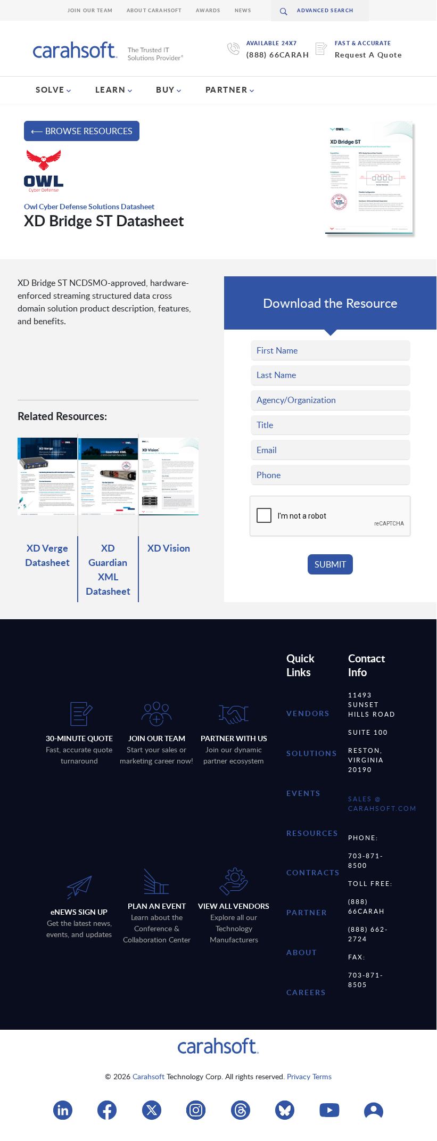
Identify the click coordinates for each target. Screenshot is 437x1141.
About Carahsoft (154, 10)
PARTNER (226, 89)
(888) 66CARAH (277, 55)
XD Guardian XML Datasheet (108, 569)
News (243, 10)
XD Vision (168, 547)
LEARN (110, 89)
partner (306, 912)
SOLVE (50, 89)
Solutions (311, 753)
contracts (313, 872)
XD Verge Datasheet (47, 555)
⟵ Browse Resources (82, 131)
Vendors (308, 713)
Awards (208, 10)
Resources (312, 833)
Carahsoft (148, 1076)
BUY (165, 89)
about (301, 952)
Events (303, 793)
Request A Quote (368, 55)
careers (306, 992)
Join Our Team (90, 10)
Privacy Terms (309, 1076)
